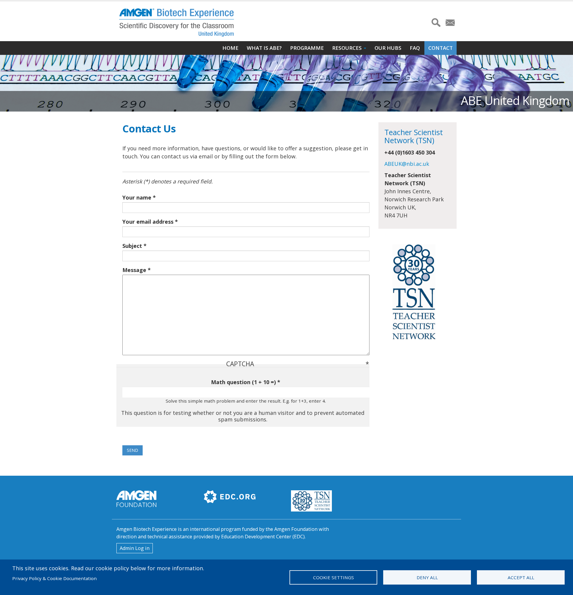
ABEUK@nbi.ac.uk (406, 163)
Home (230, 47)
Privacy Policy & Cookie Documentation (54, 578)
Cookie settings (333, 577)
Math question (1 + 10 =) (243, 382)
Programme (307, 47)
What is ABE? (264, 47)
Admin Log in (135, 548)
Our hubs (388, 47)
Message (134, 270)
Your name (136, 197)
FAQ (415, 47)
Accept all (521, 577)
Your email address (147, 221)
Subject (132, 245)
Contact (440, 47)
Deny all (427, 577)
